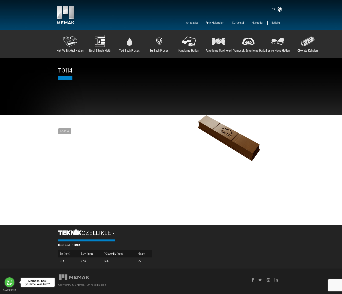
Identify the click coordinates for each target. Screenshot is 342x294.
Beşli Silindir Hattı (99, 50)
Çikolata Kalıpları (307, 50)
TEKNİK (69, 233)
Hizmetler (257, 23)
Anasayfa (192, 23)
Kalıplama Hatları (189, 50)
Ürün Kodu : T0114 (69, 245)
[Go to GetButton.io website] (9, 290)
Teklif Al (64, 131)
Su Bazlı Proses (159, 50)
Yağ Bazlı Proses (129, 50)
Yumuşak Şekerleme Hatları (248, 50)
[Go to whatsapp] (9, 282)
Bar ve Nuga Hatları (278, 50)
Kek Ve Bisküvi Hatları (70, 50)
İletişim (276, 23)
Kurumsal (238, 23)
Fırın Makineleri (215, 23)
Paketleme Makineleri (219, 50)
